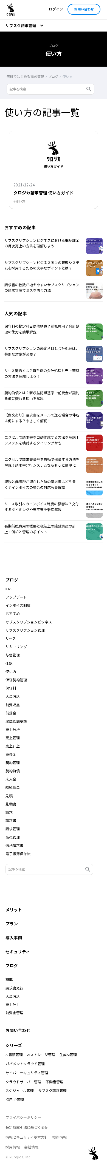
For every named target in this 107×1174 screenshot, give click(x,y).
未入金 (10, 779)
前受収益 (12, 704)
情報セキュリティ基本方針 (26, 1137)
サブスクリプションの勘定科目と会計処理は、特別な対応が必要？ (41, 351)
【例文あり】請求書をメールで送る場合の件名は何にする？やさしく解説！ (41, 417)
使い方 (20, 201)
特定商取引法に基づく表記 (26, 1127)
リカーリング (16, 646)
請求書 (10, 820)
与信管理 (12, 655)
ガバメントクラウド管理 (25, 1063)
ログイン (56, 9)
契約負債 (12, 771)
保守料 (10, 688)
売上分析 (12, 729)
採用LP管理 (14, 1099)
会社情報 (31, 1147)
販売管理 (12, 837)
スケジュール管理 (19, 1090)
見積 (9, 795)
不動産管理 (54, 1081)
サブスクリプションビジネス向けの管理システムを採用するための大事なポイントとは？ (41, 265)
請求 (9, 812)
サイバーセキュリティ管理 (26, 1072)
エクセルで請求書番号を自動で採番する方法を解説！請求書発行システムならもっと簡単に (41, 462)
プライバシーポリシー (23, 1117)
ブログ (11, 580)
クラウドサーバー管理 (23, 1081)
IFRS (9, 588)
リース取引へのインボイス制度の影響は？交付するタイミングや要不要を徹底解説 (41, 506)
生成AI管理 (68, 1054)
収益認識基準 (16, 721)
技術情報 (59, 1137)
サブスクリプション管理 (25, 630)
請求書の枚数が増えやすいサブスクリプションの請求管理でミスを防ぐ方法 (41, 287)
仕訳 (9, 663)
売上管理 (12, 737)
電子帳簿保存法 (17, 853)
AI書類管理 (14, 1054)
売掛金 (10, 754)
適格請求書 (14, 845)
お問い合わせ (84, 9)
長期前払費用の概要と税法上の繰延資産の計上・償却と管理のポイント (40, 528)
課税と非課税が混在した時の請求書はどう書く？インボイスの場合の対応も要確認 (40, 484)
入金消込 (12, 696)
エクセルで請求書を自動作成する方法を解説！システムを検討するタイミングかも (41, 440)
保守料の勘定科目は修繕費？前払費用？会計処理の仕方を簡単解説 (41, 329)
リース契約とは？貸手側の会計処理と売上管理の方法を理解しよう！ (41, 373)
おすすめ (12, 613)
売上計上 (12, 746)
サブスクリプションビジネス (28, 622)
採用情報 (12, 1147)
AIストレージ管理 (41, 1054)
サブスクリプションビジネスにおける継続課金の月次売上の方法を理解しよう (41, 243)
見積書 (10, 804)
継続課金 (12, 787)
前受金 (10, 713)
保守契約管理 (16, 679)
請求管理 (12, 828)
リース (10, 638)
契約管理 (12, 762)
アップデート (16, 597)
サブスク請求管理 (52, 1090)
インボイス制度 (17, 605)
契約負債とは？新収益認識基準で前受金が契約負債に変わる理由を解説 (41, 395)
